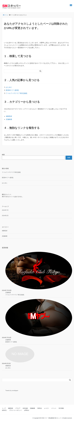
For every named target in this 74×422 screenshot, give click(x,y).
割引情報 (61, 408)
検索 (3, 154)
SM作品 (39, 408)
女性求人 (4, 410)
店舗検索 (9, 119)
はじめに (9, 87)
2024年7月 (5, 210)
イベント (53, 408)
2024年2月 (5, 215)
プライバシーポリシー (15, 410)
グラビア (17, 408)
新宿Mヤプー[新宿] (12, 90)
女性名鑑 (25, 408)
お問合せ (26, 410)
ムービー (46, 408)
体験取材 (9, 116)
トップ (4, 408)
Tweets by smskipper (11, 390)
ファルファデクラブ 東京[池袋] (16, 93)
